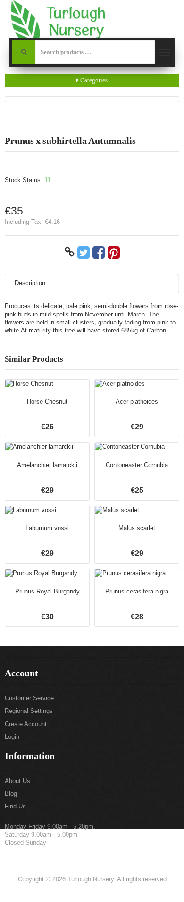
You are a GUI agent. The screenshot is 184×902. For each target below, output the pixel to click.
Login (12, 736)
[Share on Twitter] (83, 252)
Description (30, 282)
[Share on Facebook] (98, 252)
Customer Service (29, 698)
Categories (93, 80)
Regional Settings (29, 710)
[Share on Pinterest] (114, 252)
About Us (17, 780)
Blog (11, 793)
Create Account (26, 724)
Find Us (15, 806)
